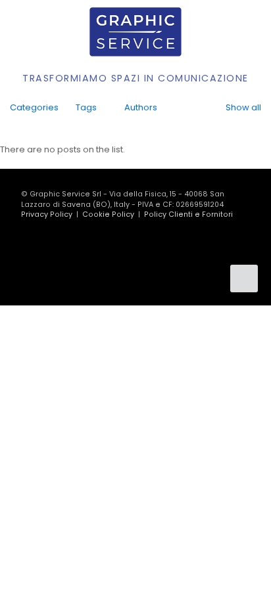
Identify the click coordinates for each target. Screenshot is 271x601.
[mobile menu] (253, 35)
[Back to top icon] (244, 278)
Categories (34, 107)
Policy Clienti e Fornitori (188, 214)
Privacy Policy (46, 214)
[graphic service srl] (135, 31)
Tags (86, 107)
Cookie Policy (108, 214)
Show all (243, 107)
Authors (140, 107)
